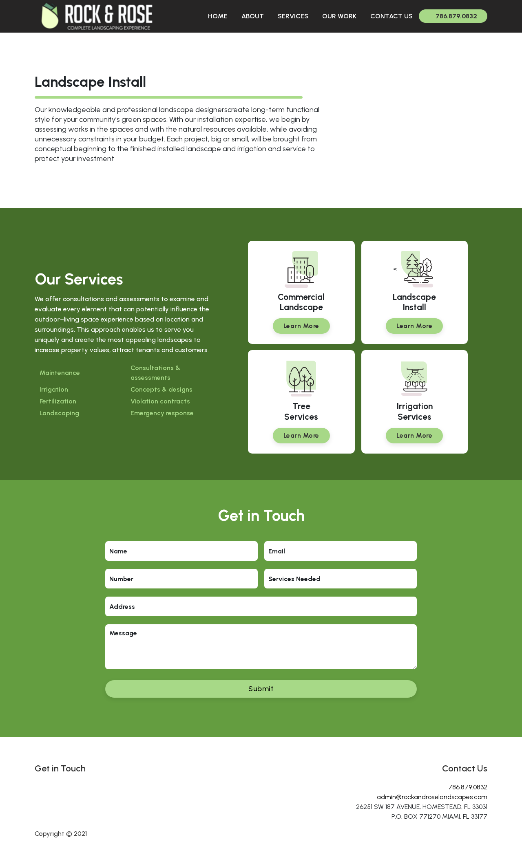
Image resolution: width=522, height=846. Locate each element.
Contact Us (391, 16)
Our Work (339, 16)
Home (218, 16)
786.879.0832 (456, 16)
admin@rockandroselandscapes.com (432, 797)
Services (293, 16)
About (252, 16)
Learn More (301, 326)
